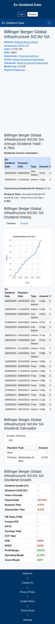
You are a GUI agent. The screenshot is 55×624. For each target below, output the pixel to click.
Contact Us (27, 583)
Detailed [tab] (11, 223)
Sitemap (27, 620)
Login (21, 14)
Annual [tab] (24, 223)
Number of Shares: (16, 436)
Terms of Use (27, 610)
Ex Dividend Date (13, 23)
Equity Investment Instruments (28, 59)
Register (33, 14)
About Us (27, 573)
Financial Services (29, 56)
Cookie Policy (27, 601)
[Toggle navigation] (49, 23)
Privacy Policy (27, 592)
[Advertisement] (27, 102)
